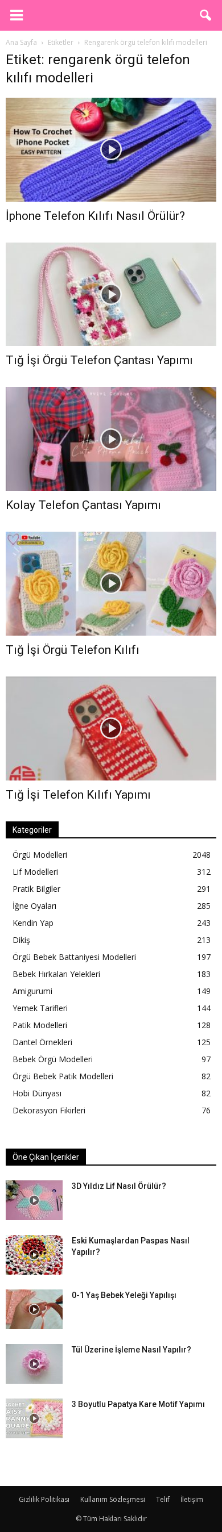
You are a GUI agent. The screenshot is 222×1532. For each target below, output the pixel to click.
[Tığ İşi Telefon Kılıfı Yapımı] (111, 728)
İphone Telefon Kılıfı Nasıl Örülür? (95, 216)
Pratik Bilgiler (36, 888)
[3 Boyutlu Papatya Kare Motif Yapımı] (34, 1418)
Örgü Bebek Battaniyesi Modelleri (74, 956)
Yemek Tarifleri (40, 1008)
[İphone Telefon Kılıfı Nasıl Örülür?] (111, 150)
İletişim (191, 1499)
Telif (163, 1499)
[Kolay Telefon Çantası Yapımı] (111, 439)
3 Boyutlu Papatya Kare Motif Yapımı (138, 1404)
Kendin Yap (33, 922)
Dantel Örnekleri (42, 1042)
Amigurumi (32, 991)
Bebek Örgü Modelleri (53, 1059)
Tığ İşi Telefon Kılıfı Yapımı (78, 795)
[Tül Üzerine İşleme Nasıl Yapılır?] (34, 1364)
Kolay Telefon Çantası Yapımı (83, 505)
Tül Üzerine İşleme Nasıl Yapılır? (131, 1349)
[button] (206, 15)
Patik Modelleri (40, 1025)
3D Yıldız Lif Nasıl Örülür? (119, 1186)
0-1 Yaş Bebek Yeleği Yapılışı (124, 1295)
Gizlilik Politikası (44, 1499)
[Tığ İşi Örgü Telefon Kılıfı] (111, 584)
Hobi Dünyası (37, 1093)
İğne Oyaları (34, 905)
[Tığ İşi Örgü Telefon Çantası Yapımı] (111, 295)
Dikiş (21, 939)
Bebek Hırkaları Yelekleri (56, 974)
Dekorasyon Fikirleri (49, 1110)
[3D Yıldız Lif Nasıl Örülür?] (34, 1200)
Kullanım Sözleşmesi (112, 1499)
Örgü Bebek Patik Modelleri (63, 1076)
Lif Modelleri (35, 871)
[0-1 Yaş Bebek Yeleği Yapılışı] (34, 1309)
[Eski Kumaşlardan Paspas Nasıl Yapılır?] (34, 1255)
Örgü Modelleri (40, 854)
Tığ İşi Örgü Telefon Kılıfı (72, 650)
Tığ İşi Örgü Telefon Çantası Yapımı (99, 360)
